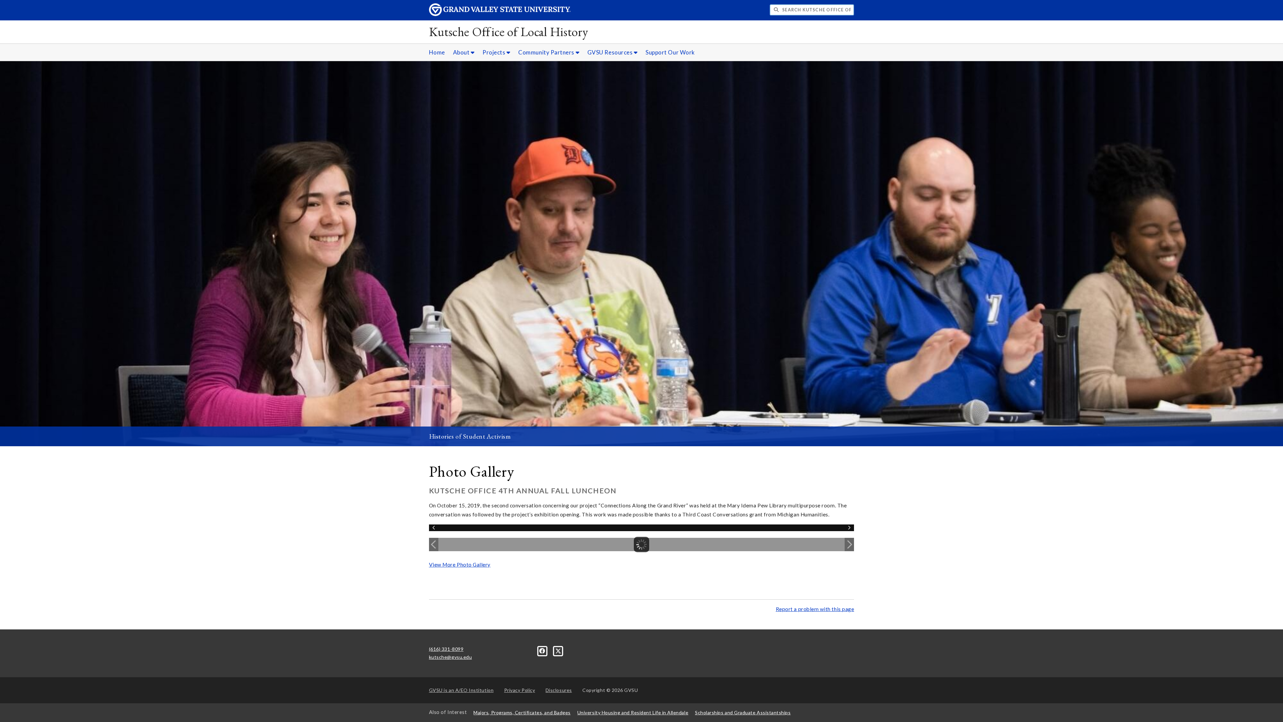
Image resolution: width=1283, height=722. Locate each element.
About (462, 52)
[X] (558, 650)
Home (437, 52)
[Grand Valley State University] (500, 14)
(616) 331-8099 (446, 649)
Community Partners (546, 52)
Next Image (849, 544)
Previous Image (433, 544)
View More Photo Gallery (459, 565)
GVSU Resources (610, 52)
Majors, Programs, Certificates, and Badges (522, 712)
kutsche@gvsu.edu (450, 657)
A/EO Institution (461, 690)
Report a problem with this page (815, 609)
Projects (494, 52)
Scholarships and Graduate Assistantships (743, 712)
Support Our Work (670, 52)
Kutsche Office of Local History (508, 31)
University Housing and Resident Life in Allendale (632, 712)
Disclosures (559, 690)
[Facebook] (543, 650)
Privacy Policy (519, 690)
